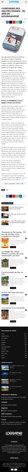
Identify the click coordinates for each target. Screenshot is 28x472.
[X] (10, 22)
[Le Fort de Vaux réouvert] (5, 388)
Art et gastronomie (9, 5)
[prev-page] (2, 228)
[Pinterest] (14, 22)
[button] (2, 2)
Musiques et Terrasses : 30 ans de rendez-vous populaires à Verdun (13, 234)
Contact (3, 420)
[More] (23, 22)
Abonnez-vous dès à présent (9, 405)
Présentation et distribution (9, 395)
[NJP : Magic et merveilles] (5, 374)
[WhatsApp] (17, 22)
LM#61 (7, 189)
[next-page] (5, 228)
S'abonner (4, 402)
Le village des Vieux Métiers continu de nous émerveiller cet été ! (12, 254)
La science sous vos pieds (13, 308)
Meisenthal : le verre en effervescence (15, 380)
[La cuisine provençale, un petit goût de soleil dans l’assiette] (5, 222)
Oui (12, 469)
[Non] (26, 466)
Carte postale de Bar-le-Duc (12, 273)
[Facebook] (7, 22)
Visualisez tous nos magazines (9, 411)
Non (16, 469)
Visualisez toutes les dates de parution (11, 416)
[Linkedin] (20, 22)
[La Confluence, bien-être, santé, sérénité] (5, 367)
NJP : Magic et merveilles (15, 372)
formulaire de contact (15, 452)
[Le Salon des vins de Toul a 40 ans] (5, 215)
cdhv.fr (22, 179)
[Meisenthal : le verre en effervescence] (5, 381)
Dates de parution (6, 414)
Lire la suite (13, 247)
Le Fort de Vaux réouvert (12, 292)
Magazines (4, 408)
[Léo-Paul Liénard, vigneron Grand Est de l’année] (5, 208)
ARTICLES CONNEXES (7, 203)
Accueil (2, 5)
